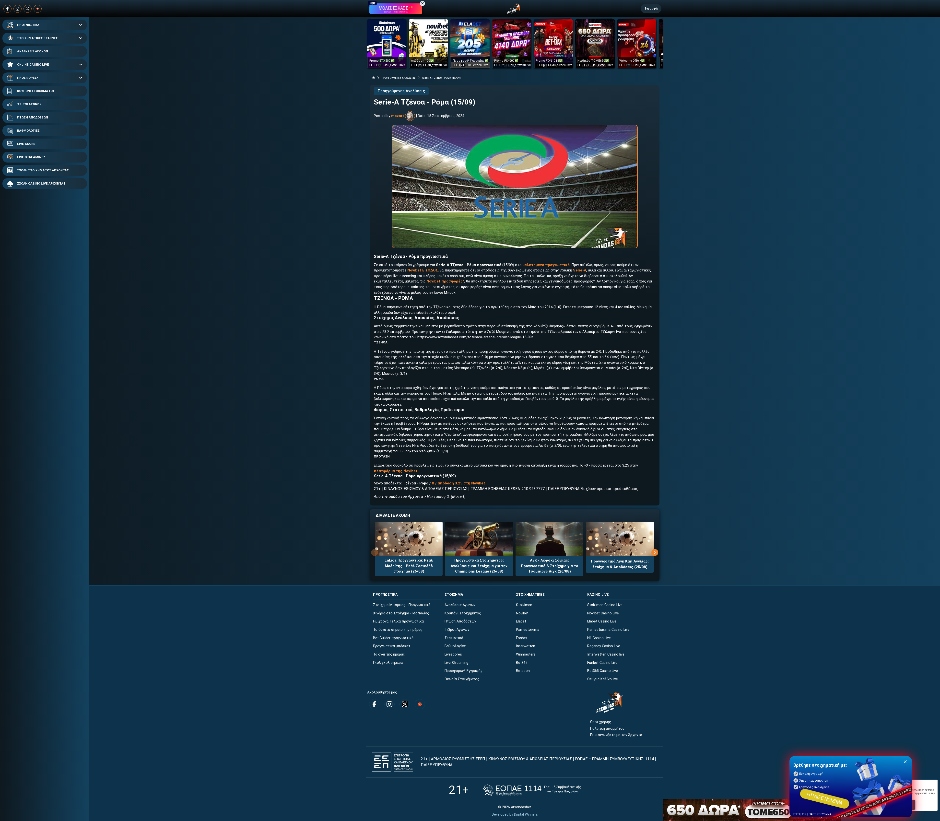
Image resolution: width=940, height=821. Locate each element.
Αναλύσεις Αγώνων (460, 605)
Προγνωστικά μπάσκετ (391, 646)
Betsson (523, 671)
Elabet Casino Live (601, 621)
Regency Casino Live (603, 646)
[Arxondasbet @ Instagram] (17, 9)
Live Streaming (456, 663)
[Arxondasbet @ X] (28, 9)
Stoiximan (524, 605)
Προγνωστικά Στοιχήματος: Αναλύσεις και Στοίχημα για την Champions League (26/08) (479, 566)
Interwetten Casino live (605, 654)
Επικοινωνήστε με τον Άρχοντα (616, 735)
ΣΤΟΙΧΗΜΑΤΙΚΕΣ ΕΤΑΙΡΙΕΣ (37, 38)
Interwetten (525, 646)
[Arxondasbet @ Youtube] (38, 9)
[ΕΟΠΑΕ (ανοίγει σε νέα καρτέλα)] (532, 790)
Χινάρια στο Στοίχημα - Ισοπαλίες (401, 613)
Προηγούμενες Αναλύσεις (401, 91)
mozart (397, 116)
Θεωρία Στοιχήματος (462, 679)
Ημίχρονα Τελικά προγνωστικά (398, 621)
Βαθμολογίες (455, 646)
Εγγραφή (651, 8)
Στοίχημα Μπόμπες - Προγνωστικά (401, 605)
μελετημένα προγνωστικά (546, 265)
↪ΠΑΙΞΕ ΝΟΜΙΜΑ (824, 799)
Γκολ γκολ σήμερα (388, 663)
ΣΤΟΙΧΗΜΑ (454, 595)
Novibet (522, 613)
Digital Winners (526, 814)
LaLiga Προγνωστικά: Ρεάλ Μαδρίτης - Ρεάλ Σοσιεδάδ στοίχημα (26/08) (409, 566)
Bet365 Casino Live (602, 671)
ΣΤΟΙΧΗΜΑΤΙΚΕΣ (530, 595)
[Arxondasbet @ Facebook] (7, 9)
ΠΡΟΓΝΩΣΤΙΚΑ (28, 25)
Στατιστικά (454, 638)
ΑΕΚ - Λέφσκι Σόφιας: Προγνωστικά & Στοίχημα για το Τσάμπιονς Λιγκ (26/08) (549, 566)
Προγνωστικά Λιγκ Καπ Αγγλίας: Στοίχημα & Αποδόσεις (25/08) (620, 564)
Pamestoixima (527, 630)
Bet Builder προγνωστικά (393, 638)
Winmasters (526, 654)
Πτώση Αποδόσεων (460, 621)
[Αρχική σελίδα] (373, 77)
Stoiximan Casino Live (605, 605)
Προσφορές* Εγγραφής (463, 671)
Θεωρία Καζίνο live (602, 679)
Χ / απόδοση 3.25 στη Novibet (458, 483)
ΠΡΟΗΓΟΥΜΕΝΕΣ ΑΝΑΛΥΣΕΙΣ (399, 78)
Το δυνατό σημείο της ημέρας (397, 630)
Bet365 (522, 663)
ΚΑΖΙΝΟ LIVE (598, 595)
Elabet (521, 621)
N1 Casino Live (599, 638)
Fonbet (521, 638)
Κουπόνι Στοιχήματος (463, 613)
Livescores (453, 654)
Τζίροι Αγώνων (457, 630)
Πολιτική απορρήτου (607, 729)
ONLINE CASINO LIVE (33, 64)
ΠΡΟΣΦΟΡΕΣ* (27, 78)
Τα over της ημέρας (389, 654)
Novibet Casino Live (603, 613)
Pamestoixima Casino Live (608, 630)
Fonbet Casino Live (602, 663)
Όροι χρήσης (600, 722)
